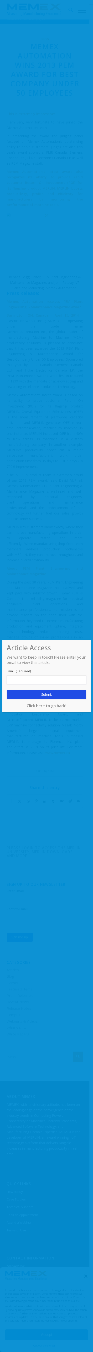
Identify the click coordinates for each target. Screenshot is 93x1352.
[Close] (91, 2)
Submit (46, 694)
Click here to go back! (46, 705)
